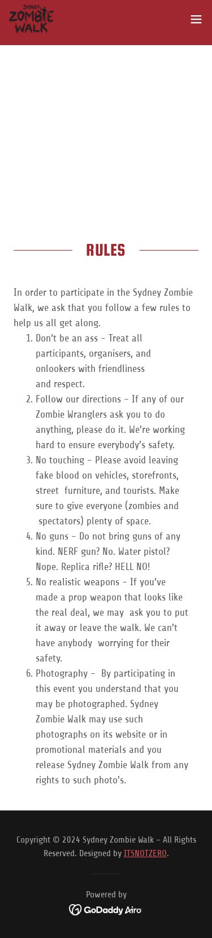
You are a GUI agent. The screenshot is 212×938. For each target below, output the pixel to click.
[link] (31, 19)
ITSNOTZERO (145, 853)
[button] (196, 19)
